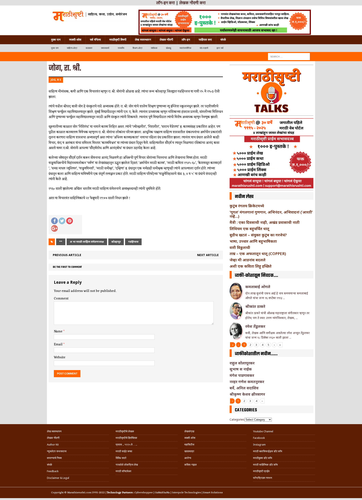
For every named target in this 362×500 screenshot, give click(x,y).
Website (59, 357)
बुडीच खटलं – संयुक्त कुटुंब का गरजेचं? (258, 234)
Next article (208, 255)
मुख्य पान (56, 39)
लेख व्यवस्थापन (143, 39)
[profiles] (89, 15)
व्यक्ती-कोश (75, 39)
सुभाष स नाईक (241, 369)
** (60, 242)
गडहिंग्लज (133, 242)
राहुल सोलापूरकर (242, 362)
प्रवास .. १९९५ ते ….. (126, 444)
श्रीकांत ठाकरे (255, 306)
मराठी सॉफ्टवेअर (123, 471)
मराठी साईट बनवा (124, 451)
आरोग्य (187, 458)
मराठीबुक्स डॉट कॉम (262, 458)
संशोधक (154, 48)
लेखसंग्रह (189, 431)
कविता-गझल (190, 464)
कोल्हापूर (116, 242)
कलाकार (89, 48)
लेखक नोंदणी (166, 39)
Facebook (259, 437)
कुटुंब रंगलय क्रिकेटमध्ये (247, 205)
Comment (61, 299)
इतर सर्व (220, 48)
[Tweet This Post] (62, 221)
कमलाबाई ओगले (257, 286)
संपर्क (223, 39)
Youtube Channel (263, 431)
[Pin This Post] (69, 221)
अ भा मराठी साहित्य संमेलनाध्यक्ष (87, 242)
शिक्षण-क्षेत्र (137, 48)
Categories (237, 419)
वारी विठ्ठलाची (240, 247)
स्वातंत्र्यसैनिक (185, 48)
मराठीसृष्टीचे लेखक (125, 431)
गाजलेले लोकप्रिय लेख (127, 464)
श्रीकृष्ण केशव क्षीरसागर (247, 394)
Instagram (259, 444)
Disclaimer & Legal (58, 477)
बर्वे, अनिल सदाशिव (244, 387)
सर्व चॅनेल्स (95, 39)
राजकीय (121, 48)
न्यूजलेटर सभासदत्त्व (56, 451)
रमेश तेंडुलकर (255, 326)
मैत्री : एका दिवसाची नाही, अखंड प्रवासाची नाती (265, 222)
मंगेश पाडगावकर (242, 375)
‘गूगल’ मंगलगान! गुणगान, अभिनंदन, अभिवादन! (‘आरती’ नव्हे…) (271, 214)
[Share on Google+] (54, 228)
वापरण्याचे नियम (54, 458)
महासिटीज (189, 444)
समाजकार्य (105, 48)
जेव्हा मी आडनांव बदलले (247, 259)
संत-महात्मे (204, 48)
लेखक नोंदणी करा (192, 2)
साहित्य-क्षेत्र (72, 48)
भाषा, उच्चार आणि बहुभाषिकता (253, 241)
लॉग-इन (186, 39)
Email (58, 344)
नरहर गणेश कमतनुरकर (247, 381)
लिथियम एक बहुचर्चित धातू (249, 228)
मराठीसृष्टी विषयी (117, 39)
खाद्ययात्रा (189, 451)
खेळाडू (168, 48)
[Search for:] (289, 56)
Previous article (67, 255)
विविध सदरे (121, 458)
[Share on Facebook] (54, 221)
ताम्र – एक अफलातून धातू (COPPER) (258, 253)
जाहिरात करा (205, 39)
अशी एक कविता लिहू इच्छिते (251, 266)
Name (58, 331)
